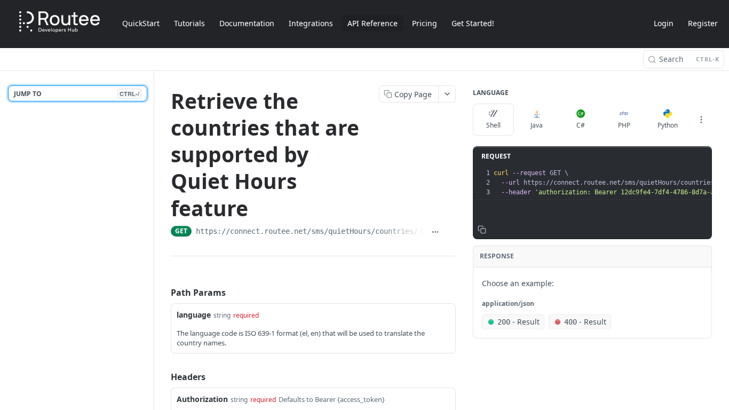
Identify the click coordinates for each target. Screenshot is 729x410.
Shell (493, 125)
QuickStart (141, 23)
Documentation (246, 23)
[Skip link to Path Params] (163, 292)
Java (536, 125)
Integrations (311, 23)
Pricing (424, 23)
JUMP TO (76, 93)
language (194, 315)
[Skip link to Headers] (163, 377)
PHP (624, 125)
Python (667, 125)
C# (580, 125)
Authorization (202, 399)
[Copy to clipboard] (450, 232)
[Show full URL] (435, 232)
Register (703, 23)
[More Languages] (701, 120)
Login (663, 23)
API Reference (372, 23)
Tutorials (189, 23)
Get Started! (472, 23)
